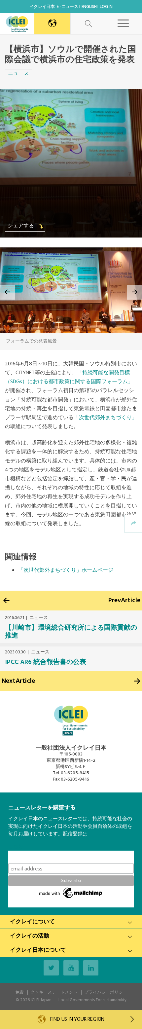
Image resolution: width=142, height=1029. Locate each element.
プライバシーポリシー (105, 992)
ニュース (18, 73)
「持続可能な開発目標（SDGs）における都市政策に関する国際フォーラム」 (69, 377)
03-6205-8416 (75, 779)
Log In (106, 6)
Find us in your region (76, 1019)
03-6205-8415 (75, 773)
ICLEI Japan (41, 1000)
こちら (15, 847)
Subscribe (71, 857)
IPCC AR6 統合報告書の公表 (45, 662)
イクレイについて (32, 921)
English (89, 6)
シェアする (21, 226)
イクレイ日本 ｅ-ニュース (54, 6)
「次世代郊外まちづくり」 (105, 418)
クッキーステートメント (54, 992)
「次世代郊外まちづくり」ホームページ (65, 570)
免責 (19, 992)
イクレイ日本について (38, 950)
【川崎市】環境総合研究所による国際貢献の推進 (71, 632)
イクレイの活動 (29, 936)
